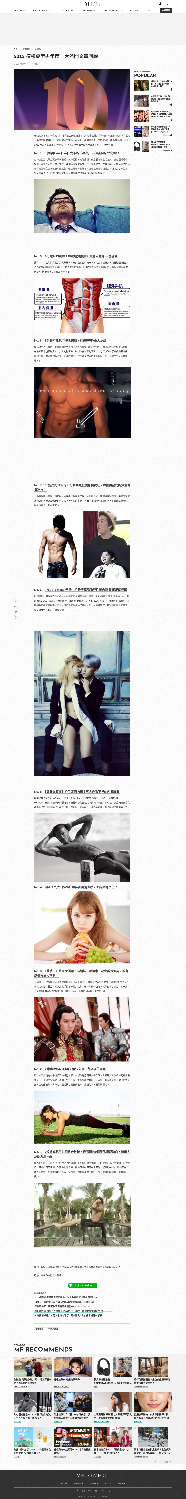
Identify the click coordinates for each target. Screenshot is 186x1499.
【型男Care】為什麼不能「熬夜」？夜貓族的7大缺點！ (83, 153)
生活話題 (26, 49)
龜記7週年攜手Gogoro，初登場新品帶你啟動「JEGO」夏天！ (32, 1451)
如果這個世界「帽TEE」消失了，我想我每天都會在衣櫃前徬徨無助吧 (72, 1416)
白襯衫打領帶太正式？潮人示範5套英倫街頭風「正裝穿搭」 (65, 1302)
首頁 (15, 49)
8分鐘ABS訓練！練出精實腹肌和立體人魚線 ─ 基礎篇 (81, 256)
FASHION (19, 10)
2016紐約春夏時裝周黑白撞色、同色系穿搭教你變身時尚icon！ (67, 1297)
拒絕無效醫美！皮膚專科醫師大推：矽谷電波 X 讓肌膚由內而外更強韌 (152, 1416)
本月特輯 (166, 10)
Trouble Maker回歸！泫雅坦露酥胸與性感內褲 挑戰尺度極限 (86, 589)
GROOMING (88, 10)
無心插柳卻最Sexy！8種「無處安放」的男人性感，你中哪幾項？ (32, 1416)
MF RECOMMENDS (43, 1350)
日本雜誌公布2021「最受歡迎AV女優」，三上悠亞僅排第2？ (111, 1451)
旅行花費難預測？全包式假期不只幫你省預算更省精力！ (152, 1381)
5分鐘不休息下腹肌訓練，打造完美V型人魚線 (75, 340)
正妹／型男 (53, 1329)
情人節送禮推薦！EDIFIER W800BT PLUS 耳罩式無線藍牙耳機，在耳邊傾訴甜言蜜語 (161, 144)
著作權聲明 (93, 1483)
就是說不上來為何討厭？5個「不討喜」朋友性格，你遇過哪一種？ (161, 83)
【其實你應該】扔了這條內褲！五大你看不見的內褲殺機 (82, 791)
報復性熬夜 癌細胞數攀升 (67, 1379)
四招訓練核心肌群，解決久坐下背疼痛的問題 (75, 1069)
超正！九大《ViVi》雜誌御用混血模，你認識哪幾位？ (81, 887)
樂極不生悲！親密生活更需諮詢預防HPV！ (56, 1306)
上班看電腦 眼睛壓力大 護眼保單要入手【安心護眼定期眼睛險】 (113, 1416)
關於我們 (64, 1483)
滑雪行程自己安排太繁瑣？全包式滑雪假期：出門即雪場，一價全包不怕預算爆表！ (152, 1451)
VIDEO (150, 10)
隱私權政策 (78, 1483)
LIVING (134, 10)
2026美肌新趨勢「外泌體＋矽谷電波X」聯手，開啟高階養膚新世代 (69, 1311)
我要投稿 (121, 1483)
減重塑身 (38, 49)
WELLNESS (67, 10)
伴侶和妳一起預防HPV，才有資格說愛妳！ (72, 1451)
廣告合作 (108, 1483)
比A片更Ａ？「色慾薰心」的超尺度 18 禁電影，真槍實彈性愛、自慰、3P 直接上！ (161, 114)
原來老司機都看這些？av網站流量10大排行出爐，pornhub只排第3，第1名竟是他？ (161, 129)
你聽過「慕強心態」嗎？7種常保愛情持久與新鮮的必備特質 (33, 1381)
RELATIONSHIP (113, 10)
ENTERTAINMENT (42, 10)
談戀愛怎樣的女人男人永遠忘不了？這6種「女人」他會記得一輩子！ (69, 1315)
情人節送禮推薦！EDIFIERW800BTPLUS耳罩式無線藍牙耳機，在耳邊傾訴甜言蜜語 (113, 1381)
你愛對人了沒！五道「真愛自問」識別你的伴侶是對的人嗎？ (161, 98)
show (16, 64)
